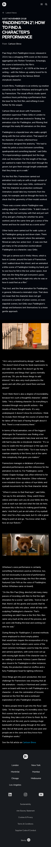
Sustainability (25, 804)
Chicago (15, 778)
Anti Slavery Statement (25, 811)
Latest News (11, 12)
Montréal (15, 771)
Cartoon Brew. (29, 742)
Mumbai (36, 771)
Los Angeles (15, 784)
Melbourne (36, 778)
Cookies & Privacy (25, 817)
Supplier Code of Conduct (25, 830)
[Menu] (41, 4)
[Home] (25, 756)
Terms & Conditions (25, 824)
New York (36, 765)
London (15, 765)
